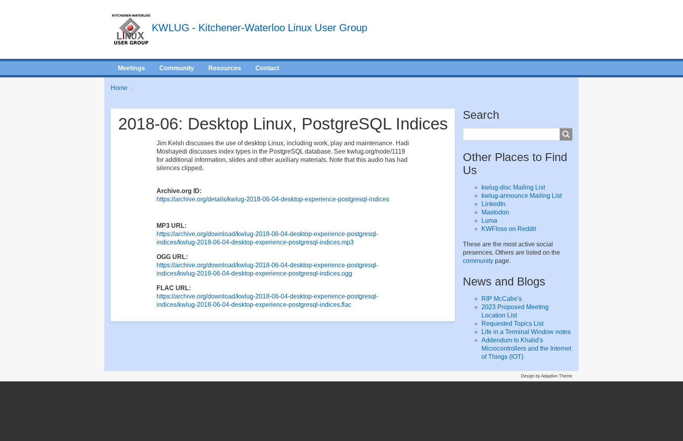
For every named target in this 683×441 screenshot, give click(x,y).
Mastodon (495, 212)
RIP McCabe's (501, 298)
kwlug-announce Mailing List (521, 195)
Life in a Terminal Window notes (526, 331)
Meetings (131, 68)
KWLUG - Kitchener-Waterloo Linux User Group (259, 28)
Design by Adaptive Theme (546, 375)
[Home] (131, 29)
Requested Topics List (512, 323)
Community (176, 68)
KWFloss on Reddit (508, 228)
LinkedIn (493, 204)
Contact (267, 68)
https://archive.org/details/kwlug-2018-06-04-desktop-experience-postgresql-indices (273, 199)
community (478, 260)
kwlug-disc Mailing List (513, 187)
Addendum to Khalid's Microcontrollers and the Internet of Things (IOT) (526, 348)
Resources (224, 68)
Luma (489, 220)
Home (119, 87)
